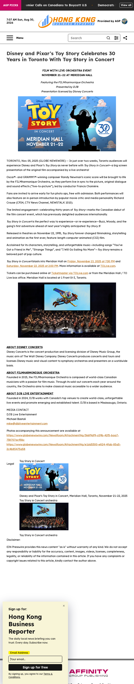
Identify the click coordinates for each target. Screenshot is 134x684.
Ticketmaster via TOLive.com (69, 273)
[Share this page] (125, 38)
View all (126, 5)
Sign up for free (35, 667)
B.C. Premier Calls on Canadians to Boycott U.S (51, 5)
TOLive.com (107, 265)
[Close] (63, 605)
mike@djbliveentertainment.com (27, 423)
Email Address (19, 652)
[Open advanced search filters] (116, 38)
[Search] (108, 38)
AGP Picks (10, 5)
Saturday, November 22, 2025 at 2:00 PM (32, 265)
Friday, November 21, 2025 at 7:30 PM (91, 261)
